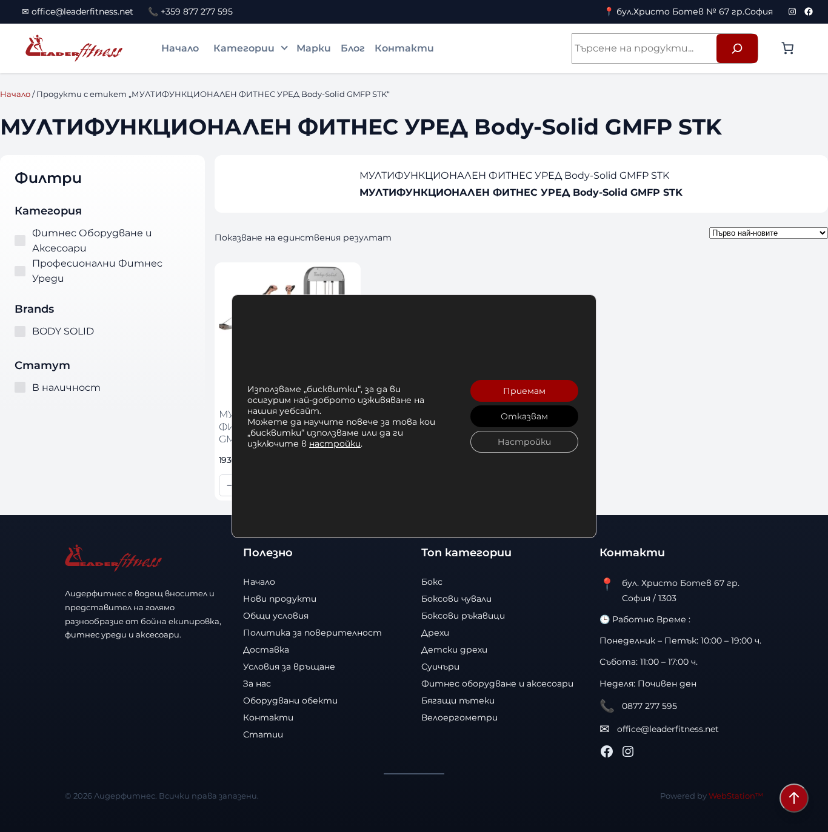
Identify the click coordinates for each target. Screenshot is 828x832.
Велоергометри (459, 717)
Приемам (524, 390)
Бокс (431, 581)
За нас (257, 683)
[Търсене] (737, 48)
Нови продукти (279, 598)
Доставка (266, 649)
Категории (244, 48)
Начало (180, 48)
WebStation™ (736, 795)
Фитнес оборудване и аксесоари (497, 683)
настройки (335, 443)
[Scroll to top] (794, 798)
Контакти (404, 48)
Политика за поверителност (312, 632)
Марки (313, 48)
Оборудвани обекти (290, 700)
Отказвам (524, 416)
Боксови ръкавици (463, 615)
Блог (353, 48)
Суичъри (440, 666)
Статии (263, 734)
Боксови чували (456, 598)
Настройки (524, 441)
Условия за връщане (289, 666)
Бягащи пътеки (458, 700)
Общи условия (276, 615)
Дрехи (435, 632)
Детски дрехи (454, 649)
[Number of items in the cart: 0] (787, 47)
